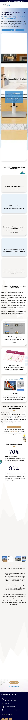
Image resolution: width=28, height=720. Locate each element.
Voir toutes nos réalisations (14, 426)
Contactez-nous (20, 30)
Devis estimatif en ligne (7, 30)
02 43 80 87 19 (8, 1)
